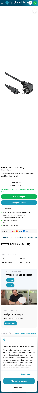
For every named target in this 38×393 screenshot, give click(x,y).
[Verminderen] (2, 183)
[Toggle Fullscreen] (35, 11)
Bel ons (10, 280)
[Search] (30, 3)
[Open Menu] (2, 3)
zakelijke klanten (24, 212)
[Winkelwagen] (35, 3)
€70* (21, 217)
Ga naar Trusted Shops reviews (25, 333)
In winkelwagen (19, 197)
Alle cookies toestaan (19, 381)
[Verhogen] (8, 183)
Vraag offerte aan (19, 203)
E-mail (10, 285)
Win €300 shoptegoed (10, 225)
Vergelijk (8, 208)
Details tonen (26, 374)
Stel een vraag (10, 323)
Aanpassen (18, 388)
